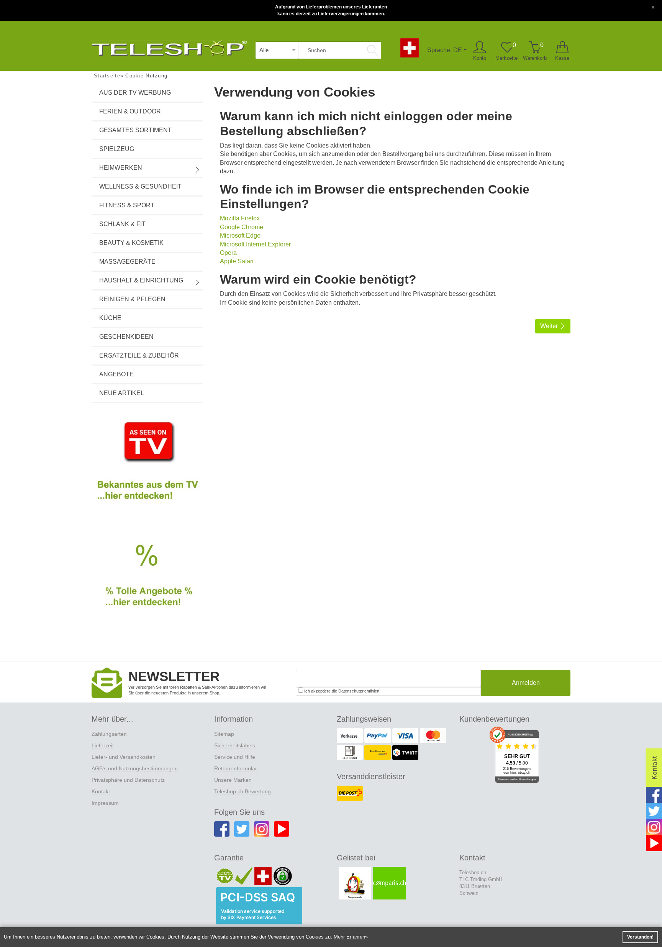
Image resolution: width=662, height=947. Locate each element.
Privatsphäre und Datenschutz (128, 780)
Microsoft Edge (240, 235)
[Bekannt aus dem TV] (147, 467)
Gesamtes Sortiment (135, 130)
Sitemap (224, 734)
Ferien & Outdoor (130, 111)
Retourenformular (235, 768)
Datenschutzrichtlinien (358, 691)
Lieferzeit (103, 745)
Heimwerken (120, 167)
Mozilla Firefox (240, 218)
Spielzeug (116, 149)
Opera (228, 252)
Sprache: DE (444, 50)
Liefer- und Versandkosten (124, 757)
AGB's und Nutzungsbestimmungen (135, 768)
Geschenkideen (126, 336)
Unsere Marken (233, 780)
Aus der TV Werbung (135, 92)
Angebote (116, 374)
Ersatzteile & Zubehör (139, 355)
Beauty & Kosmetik (131, 243)
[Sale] (147, 584)
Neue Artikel (121, 393)
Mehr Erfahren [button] (349, 937)
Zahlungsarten (109, 734)
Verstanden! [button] (640, 937)
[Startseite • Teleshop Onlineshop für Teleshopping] (169, 47)
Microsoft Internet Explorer (255, 244)
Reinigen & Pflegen (132, 299)
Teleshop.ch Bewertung (242, 791)
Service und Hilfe (234, 757)
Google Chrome (241, 227)
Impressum (105, 803)
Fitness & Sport (126, 205)
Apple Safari (237, 261)
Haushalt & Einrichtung (141, 280)
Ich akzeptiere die (341, 691)
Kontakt (101, 791)
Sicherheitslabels (234, 745)
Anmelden (526, 682)
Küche (110, 318)
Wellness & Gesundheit (140, 186)
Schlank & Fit (122, 224)
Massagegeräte (127, 261)
